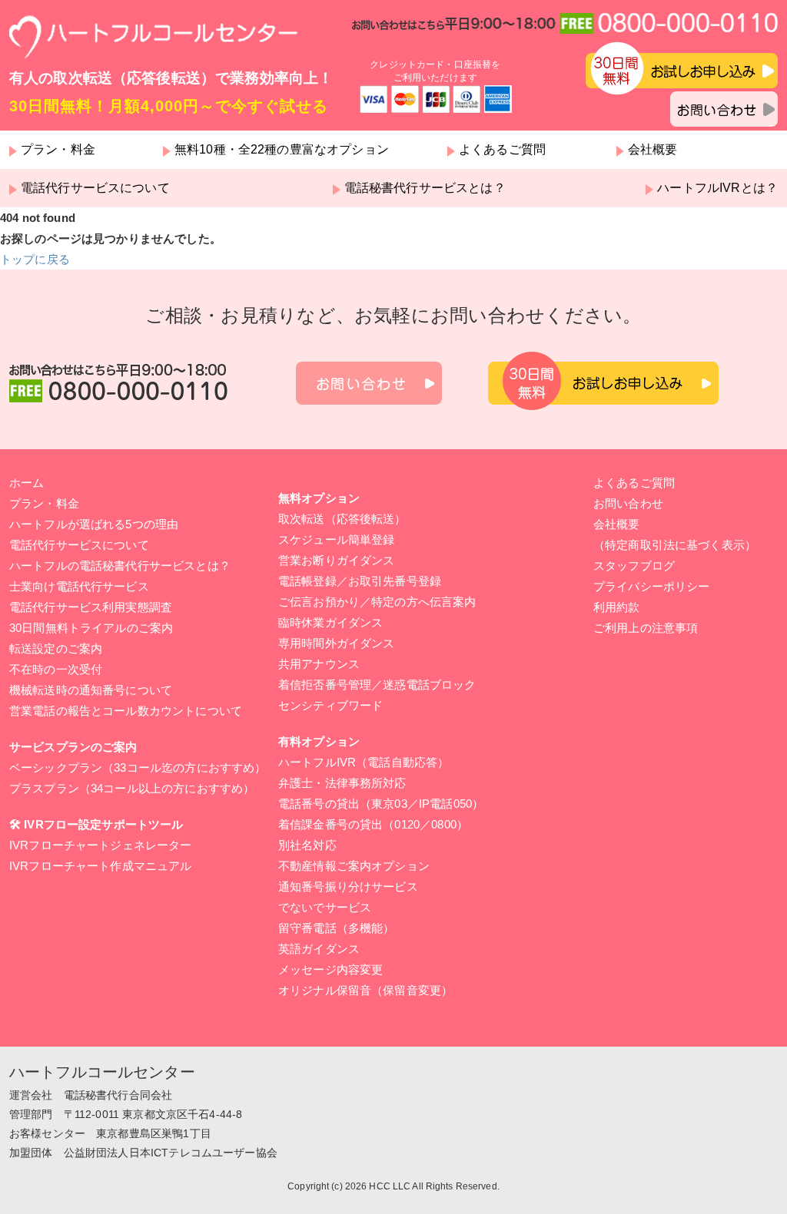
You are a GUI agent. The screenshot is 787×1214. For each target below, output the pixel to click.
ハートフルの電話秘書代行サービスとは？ (120, 565)
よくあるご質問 (502, 150)
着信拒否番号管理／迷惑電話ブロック (377, 684)
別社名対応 (307, 845)
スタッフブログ (634, 565)
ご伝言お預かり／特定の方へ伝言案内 (377, 601)
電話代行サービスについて (95, 188)
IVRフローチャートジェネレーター (100, 845)
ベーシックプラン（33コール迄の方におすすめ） (137, 767)
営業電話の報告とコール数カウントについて (125, 710)
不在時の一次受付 (55, 669)
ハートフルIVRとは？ (717, 188)
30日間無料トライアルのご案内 (91, 627)
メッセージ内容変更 (330, 969)
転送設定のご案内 (55, 648)
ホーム (26, 482)
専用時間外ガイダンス (336, 643)
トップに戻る (35, 259)
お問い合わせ (628, 503)
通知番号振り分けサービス (348, 886)
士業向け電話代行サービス (79, 586)
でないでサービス (324, 907)
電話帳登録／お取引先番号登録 (359, 580)
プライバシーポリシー (651, 586)
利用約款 (616, 607)
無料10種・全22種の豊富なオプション (281, 150)
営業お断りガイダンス (336, 560)
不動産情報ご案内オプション (354, 865)
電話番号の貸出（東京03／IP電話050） (380, 803)
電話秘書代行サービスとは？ (425, 188)
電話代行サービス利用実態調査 (90, 607)
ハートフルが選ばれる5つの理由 (93, 524)
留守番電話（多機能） (336, 927)
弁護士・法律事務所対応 (342, 782)
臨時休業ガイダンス (330, 622)
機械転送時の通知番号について (90, 689)
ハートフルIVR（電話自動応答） (363, 762)
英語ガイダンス (319, 948)
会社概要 (653, 150)
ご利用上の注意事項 (645, 627)
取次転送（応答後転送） (342, 518)
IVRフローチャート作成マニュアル (100, 865)
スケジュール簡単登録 (336, 539)
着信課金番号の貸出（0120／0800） (373, 824)
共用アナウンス (319, 663)
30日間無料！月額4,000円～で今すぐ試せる (168, 106)
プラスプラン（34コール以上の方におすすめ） (131, 788)
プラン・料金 (58, 150)
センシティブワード (330, 705)
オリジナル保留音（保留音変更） (365, 990)
